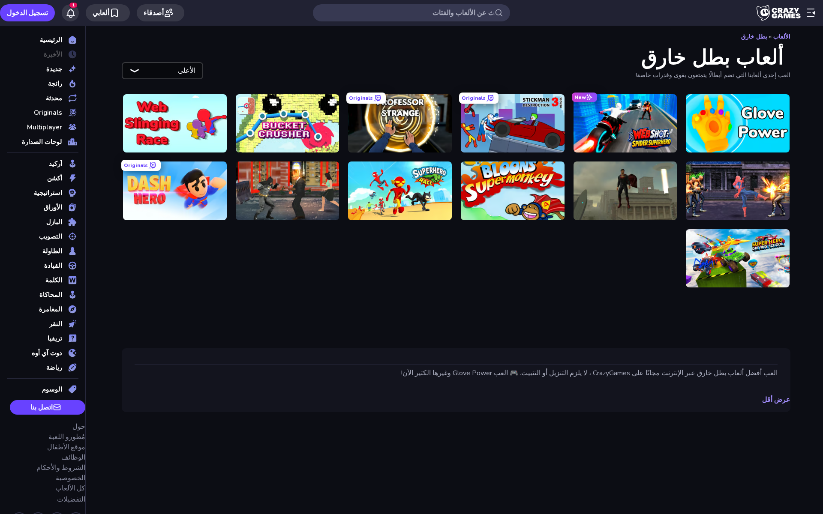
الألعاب (781, 37)
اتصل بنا (41, 407)
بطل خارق (754, 37)
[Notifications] (70, 12)
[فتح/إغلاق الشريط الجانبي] (811, 13)
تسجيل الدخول (27, 13)
